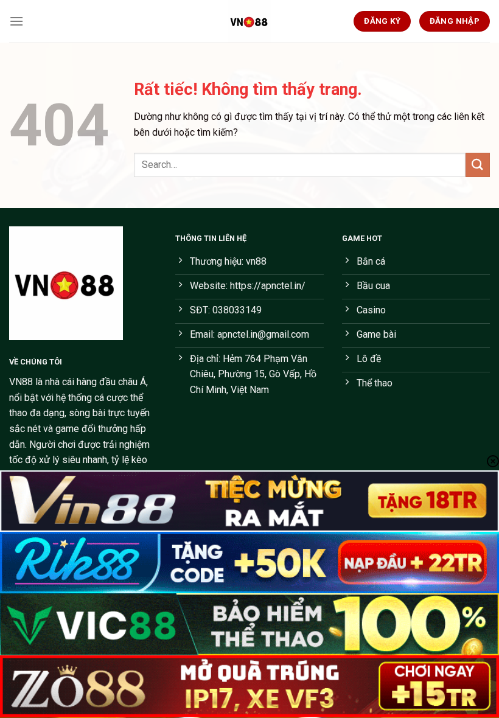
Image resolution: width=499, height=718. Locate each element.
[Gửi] (478, 164)
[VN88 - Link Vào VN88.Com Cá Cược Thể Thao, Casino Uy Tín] (249, 21)
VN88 (21, 382)
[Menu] (16, 21)
